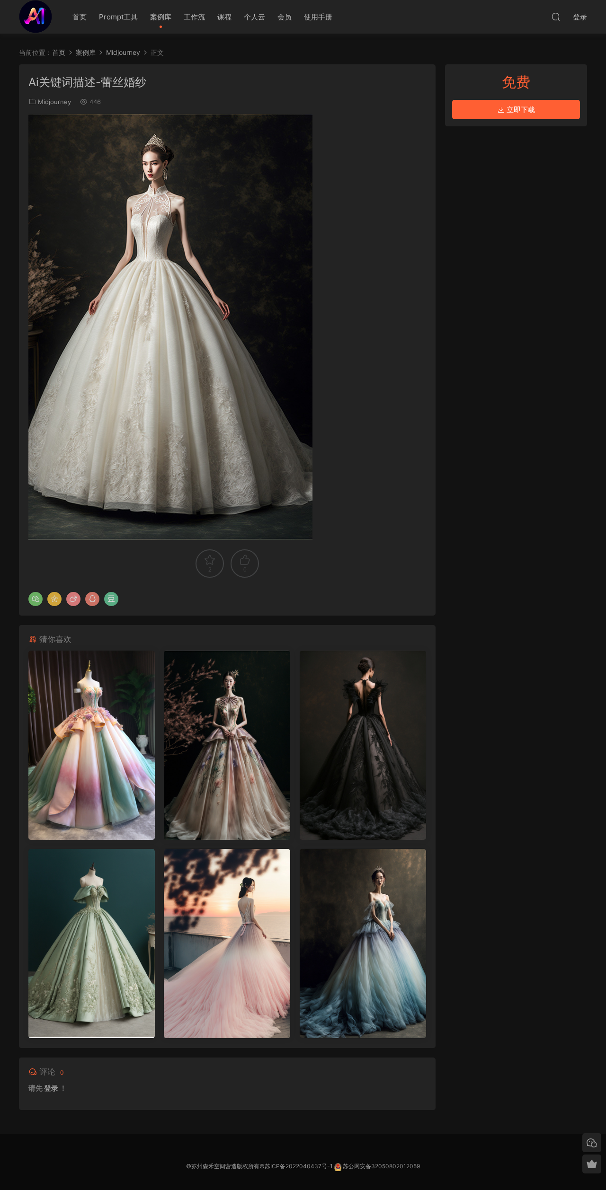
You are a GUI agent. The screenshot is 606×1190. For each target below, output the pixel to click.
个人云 (254, 16)
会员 (284, 16)
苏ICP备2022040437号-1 (299, 1166)
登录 (51, 1088)
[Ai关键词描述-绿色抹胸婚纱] (91, 943)
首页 (79, 16)
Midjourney (54, 102)
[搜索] (556, 16)
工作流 (194, 16)
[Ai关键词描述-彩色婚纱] (91, 745)
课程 (224, 16)
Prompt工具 (118, 16)
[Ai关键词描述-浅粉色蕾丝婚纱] (227, 943)
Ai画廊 (35, 16)
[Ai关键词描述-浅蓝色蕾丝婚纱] (363, 943)
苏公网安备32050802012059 (381, 1166)
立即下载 (520, 109)
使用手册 (318, 16)
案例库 (160, 16)
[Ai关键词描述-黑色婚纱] (363, 745)
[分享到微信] (35, 599)
